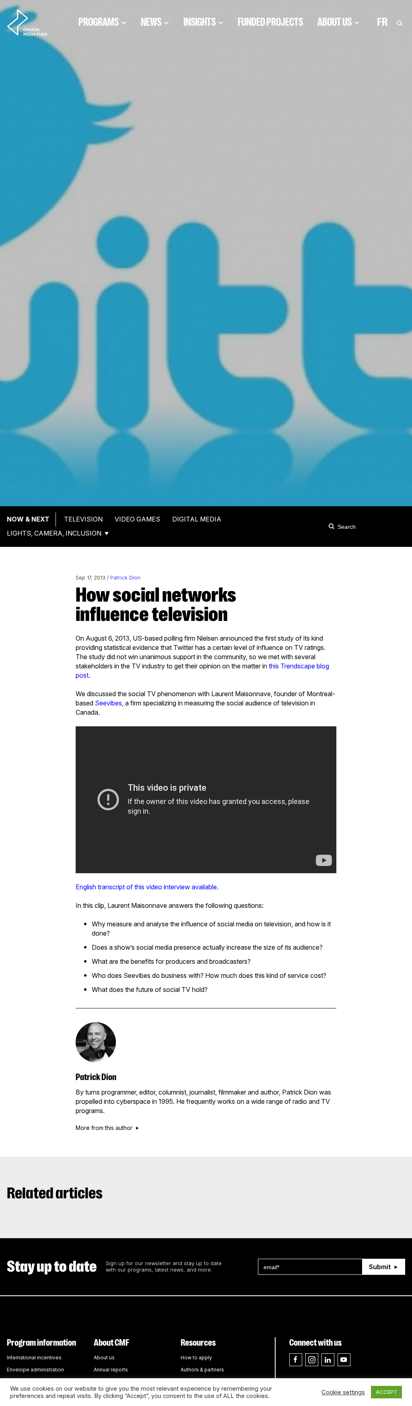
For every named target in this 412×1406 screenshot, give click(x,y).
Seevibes (108, 703)
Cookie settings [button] (343, 1392)
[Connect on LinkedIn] (327, 1359)
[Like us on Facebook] (295, 1359)
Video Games (137, 519)
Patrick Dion (125, 578)
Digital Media (196, 519)
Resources (198, 1343)
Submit (380, 1267)
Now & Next (28, 519)
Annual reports (111, 1370)
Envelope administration (35, 1370)
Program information (41, 1343)
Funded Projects (270, 22)
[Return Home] (34, 22)
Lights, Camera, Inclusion (54, 533)
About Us (334, 22)
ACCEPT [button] (386, 1392)
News (151, 22)
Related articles (55, 1193)
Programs (98, 22)
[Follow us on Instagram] (311, 1359)
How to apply (196, 1357)
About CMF (111, 1343)
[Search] (332, 526)
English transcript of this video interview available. (147, 887)
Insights (199, 22)
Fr (382, 22)
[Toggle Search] (399, 22)
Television (83, 519)
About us (104, 1357)
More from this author (104, 1128)
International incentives (34, 1357)
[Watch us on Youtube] (344, 1359)
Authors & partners (202, 1370)
